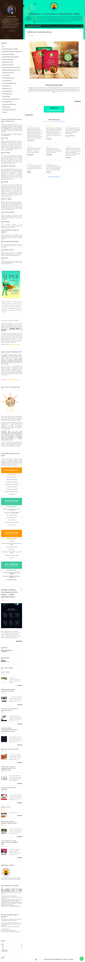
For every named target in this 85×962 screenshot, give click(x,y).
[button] (80, 31)
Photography (4, 651)
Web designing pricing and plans (9, 109)
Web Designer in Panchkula (7, 64)
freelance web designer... (15, 344)
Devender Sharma (11, 16)
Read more (78, 101)
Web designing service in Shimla (11, 890)
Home (3, 46)
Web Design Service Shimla (8, 72)
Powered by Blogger (40, 959)
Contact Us (5, 112)
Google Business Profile (60, 121)
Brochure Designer (6, 75)
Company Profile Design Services (9, 83)
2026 (2, 944)
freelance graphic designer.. (13, 379)
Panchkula (3, 329)
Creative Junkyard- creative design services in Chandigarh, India (9, 842)
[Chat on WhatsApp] (82, 959)
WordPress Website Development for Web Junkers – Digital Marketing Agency (9, 593)
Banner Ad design (6, 96)
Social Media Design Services (9, 78)
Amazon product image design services (11, 99)
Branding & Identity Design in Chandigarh (10, 56)
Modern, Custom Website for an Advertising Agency (9, 709)
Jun (3, 946)
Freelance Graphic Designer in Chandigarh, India (12, 51)
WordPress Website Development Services (11, 70)
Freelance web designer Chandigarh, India (54, 13)
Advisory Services (6, 807)
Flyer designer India (7, 85)
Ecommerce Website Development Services (11, 67)
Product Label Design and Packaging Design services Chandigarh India (8, 768)
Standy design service (7, 88)
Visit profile (11, 30)
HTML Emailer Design (7, 93)
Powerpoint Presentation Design (9, 104)
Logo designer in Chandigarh (8, 54)
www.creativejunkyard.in (6, 650)
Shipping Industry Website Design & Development (8, 690)
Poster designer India (7, 80)
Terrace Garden (5, 672)
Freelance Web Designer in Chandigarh (10, 49)
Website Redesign (6, 107)
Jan (3, 948)
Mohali (17, 328)
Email (69, 21)
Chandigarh (12, 328)
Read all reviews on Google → (54, 176)
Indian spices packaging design (39, 32)
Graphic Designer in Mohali (7, 62)
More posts (54, 108)
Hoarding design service (7, 91)
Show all (78, 26)
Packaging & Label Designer (8, 59)
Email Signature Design (7, 101)
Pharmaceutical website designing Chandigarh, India (9, 822)
